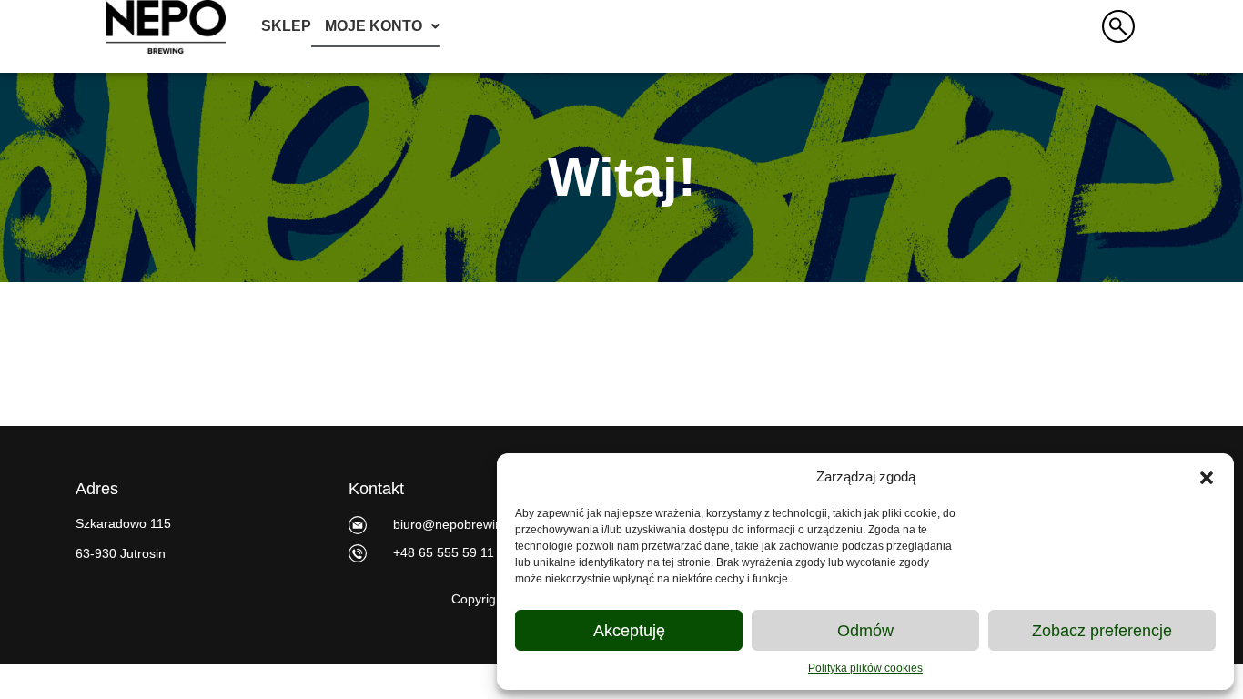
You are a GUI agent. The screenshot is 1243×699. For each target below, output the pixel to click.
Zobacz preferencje (1102, 631)
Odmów (865, 631)
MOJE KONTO (373, 26)
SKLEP (286, 26)
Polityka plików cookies (865, 668)
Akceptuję (629, 631)
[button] (1207, 477)
